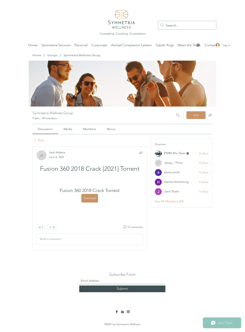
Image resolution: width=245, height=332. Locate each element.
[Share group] (210, 115)
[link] (45, 129)
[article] (90, 198)
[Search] (178, 115)
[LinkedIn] (122, 312)
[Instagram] (128, 312)
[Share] (140, 152)
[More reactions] (52, 227)
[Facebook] (117, 312)
